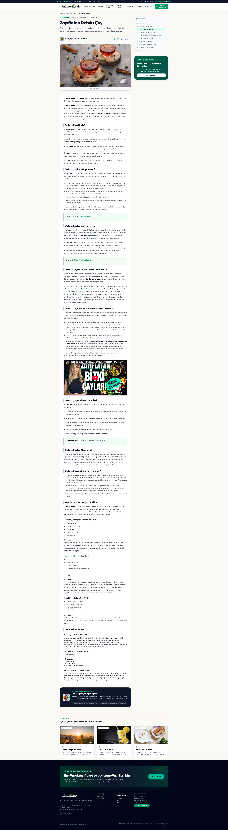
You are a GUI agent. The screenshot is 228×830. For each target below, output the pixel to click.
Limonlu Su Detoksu (106, 750)
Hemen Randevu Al (151, 75)
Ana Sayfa (62, 13)
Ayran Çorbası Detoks (144, 750)
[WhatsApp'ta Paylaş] (114, 39)
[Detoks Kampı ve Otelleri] (77, 735)
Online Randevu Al (142, 805)
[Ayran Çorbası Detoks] (151, 735)
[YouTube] (65, 813)
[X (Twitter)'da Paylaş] (118, 39)
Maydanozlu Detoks (72, 556)
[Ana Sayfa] (71, 6)
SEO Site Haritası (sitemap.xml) (148, 1)
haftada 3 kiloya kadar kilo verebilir (76, 289)
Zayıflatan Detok (84, 260)
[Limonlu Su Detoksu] (114, 735)
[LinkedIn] (70, 813)
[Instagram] (61, 813)
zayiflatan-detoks (71, 13)
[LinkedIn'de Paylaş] (121, 39)
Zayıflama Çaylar (85, 216)
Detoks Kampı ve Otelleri (71, 750)
